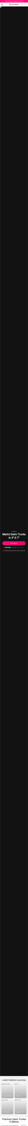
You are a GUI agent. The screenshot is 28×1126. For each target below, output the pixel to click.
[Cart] (25, 4)
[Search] (22, 4)
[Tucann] (14, 4)
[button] (2, 4)
